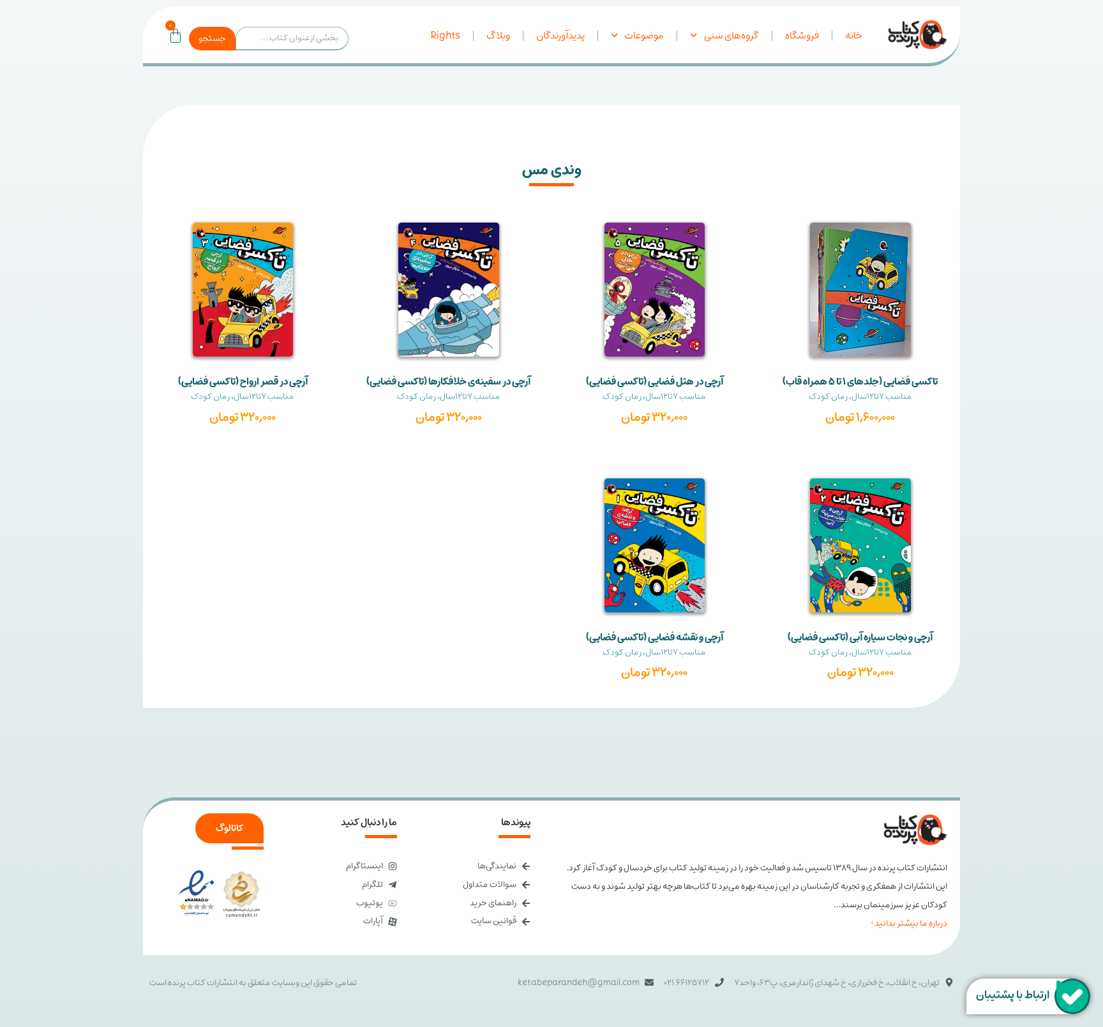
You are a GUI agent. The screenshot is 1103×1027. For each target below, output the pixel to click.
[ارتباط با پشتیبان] (1072, 996)
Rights (445, 35)
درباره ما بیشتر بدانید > (909, 923)
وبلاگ (498, 35)
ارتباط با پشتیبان (1012, 995)
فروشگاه (802, 35)
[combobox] (292, 38)
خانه (853, 35)
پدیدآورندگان (560, 35)
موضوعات (644, 35)
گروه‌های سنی (731, 35)
